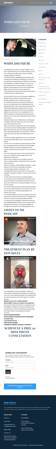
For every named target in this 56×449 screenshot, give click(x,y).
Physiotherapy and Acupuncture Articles (44, 87)
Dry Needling (42, 67)
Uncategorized (42, 99)
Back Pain (41, 60)
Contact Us (7, 433)
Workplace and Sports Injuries (44, 103)
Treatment (7, 421)
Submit (8, 372)
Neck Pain (41, 83)
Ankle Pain (41, 53)
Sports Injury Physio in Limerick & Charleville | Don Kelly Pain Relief (10, 438)
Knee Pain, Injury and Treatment (44, 78)
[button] (51, 3)
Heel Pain (41, 70)
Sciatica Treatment (43, 92)
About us (6, 418)
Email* (6, 365)
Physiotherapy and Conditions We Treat (10, 425)
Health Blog (7, 429)
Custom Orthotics (43, 64)
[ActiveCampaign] (10, 378)
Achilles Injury (42, 43)
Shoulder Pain (42, 95)
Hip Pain (40, 74)
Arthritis (40, 57)
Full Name (7, 359)
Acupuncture (42, 50)
